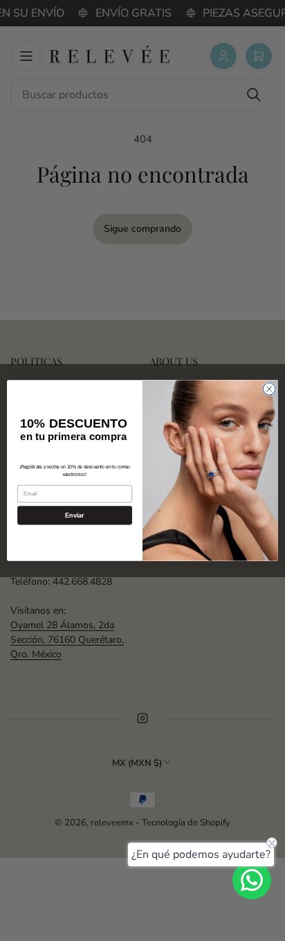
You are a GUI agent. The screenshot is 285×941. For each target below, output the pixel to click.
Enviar (74, 515)
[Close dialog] (269, 389)
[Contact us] (251, 880)
